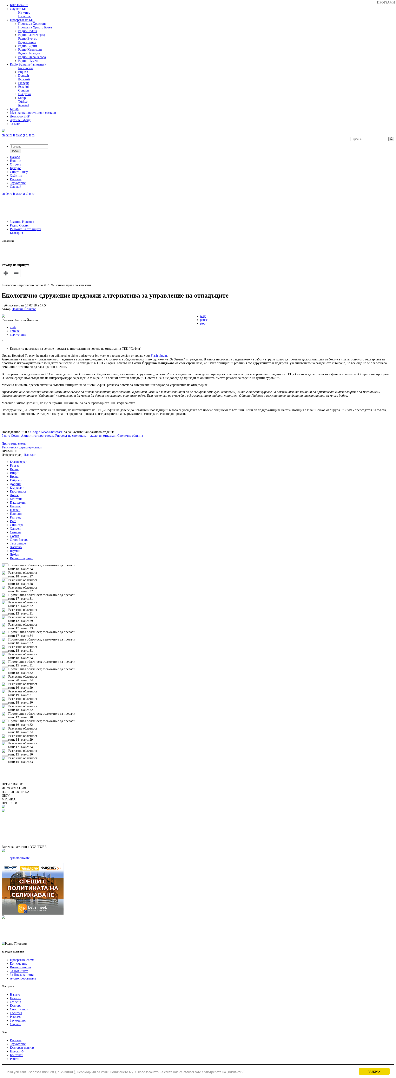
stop (202, 323)
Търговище (18, 543)
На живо (24, 12)
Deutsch (23, 75)
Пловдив (16, 513)
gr (23, 135)
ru (10, 135)
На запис (24, 16)
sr (20, 135)
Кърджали (17, 487)
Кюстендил (18, 491)
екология (96, 435)
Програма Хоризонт (32, 23)
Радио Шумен (28, 60)
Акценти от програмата (37, 435)
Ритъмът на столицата (25, 229)
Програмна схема (14, 443)
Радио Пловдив (29, 53)
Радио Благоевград (31, 34)
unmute (15, 331)
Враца (14, 476)
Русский (24, 79)
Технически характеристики (22, 447)
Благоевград (18, 461)
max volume (18, 334)
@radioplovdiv (19, 858)
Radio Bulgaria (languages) (28, 64)
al (27, 135)
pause (203, 319)
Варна (14, 469)
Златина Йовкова (22, 221)
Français (23, 83)
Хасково (16, 547)
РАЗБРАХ (374, 1071)
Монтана (16, 499)
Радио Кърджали (30, 49)
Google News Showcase (46, 432)
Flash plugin (159, 355)
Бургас (14, 465)
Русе (13, 521)
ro (33, 135)
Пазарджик (18, 502)
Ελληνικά (24, 94)
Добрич (15, 484)
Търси (15, 150)
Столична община (130, 435)
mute (13, 327)
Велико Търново (21, 558)
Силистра (17, 525)
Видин (14, 473)
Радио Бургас (27, 38)
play (203, 316)
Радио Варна (27, 42)
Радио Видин (27, 46)
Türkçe (22, 101)
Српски (23, 90)
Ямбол (14, 554)
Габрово (15, 480)
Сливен (15, 528)
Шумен (15, 550)
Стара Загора (19, 539)
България (16, 233)
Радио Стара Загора (32, 57)
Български (25, 68)
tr (30, 135)
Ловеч (14, 495)
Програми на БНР (22, 20)
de (7, 135)
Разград (15, 517)
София (14, 536)
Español (23, 86)
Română (23, 105)
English (23, 72)
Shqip (22, 98)
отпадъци (110, 435)
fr (14, 135)
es (17, 135)
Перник (15, 506)
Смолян (15, 532)
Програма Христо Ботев (35, 27)
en (3, 135)
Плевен (15, 510)
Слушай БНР (19, 9)
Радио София (27, 31)
